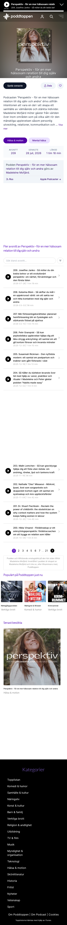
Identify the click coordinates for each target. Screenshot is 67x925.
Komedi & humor (17, 786)
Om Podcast (38, 914)
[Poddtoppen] (18, 16)
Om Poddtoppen (18, 914)
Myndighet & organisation (15, 852)
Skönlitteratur (15, 874)
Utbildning (13, 831)
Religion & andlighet (19, 825)
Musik (10, 844)
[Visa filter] (60, 260)
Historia (12, 880)
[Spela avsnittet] (8, 277)
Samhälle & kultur (18, 792)
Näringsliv (13, 799)
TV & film (13, 838)
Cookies (54, 914)
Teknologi (13, 861)
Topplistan (13, 779)
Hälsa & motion (15, 140)
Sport (10, 906)
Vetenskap (13, 900)
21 (46, 550)
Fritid (10, 887)
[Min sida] (42, 16)
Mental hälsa (39, 140)
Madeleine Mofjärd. (18, 172)
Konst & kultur (15, 805)
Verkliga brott (15, 818)
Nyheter (12, 893)
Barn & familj (15, 812)
